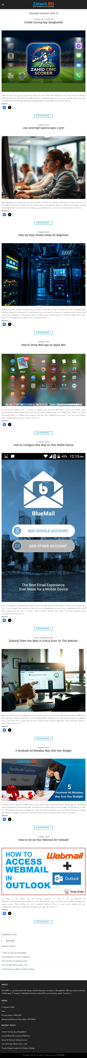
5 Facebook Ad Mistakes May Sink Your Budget (43, 750)
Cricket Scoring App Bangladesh (43, 22)
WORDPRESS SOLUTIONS (46, 638)
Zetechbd (10, 941)
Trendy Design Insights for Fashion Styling (18, 969)
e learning (36, 19)
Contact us (67, 993)
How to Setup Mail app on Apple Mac (43, 345)
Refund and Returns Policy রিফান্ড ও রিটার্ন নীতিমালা (19, 1019)
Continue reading (43, 116)
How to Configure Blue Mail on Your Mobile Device (44, 445)
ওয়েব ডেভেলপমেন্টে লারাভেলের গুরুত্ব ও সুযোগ (43, 128)
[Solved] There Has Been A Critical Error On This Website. (43, 640)
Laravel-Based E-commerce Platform (16, 957)
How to (43, 19)
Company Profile (8, 1007)
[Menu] (3, 4)
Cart (3, 1011)
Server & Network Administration (14, 961)
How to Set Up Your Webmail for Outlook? (43, 840)
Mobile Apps (50, 19)
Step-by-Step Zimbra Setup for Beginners (43, 235)
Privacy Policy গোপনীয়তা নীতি (11, 1015)
